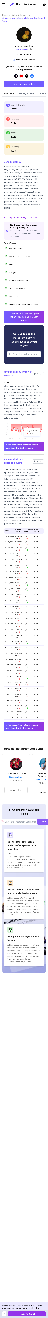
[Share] (4, 1313)
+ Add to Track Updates (24, 84)
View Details (16, 790)
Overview (9, 93)
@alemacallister (16, 777)
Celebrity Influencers (20, 15)
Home (5, 15)
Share (39, 374)
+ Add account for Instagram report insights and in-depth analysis (24, 316)
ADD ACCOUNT (28, 1314)
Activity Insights (26, 93)
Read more (36, 1308)
